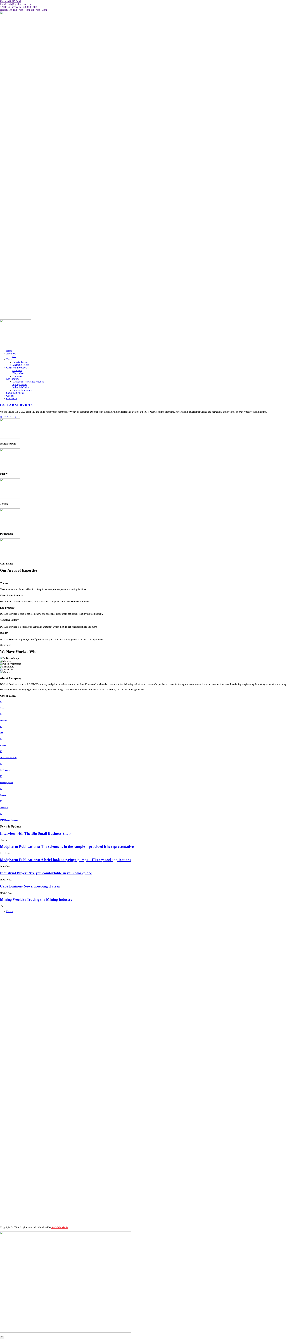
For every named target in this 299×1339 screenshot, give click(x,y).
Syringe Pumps (19, 384)
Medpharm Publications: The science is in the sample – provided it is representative (67, 846)
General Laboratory (22, 390)
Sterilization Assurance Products (28, 381)
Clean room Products (16, 367)
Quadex (10, 395)
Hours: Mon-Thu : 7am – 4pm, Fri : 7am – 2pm (23, 9)
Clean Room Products (8, 758)
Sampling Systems (15, 393)
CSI (14, 356)
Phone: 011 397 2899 (10, 1)
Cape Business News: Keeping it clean (30, 886)
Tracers (9, 359)
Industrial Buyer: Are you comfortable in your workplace (46, 873)
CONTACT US (8, 417)
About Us (11, 353)
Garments (17, 370)
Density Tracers (20, 362)
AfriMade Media (59, 1227)
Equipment (17, 376)
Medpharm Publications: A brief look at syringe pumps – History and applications (65, 860)
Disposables (18, 373)
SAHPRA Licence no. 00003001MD (18, 7)
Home (9, 350)
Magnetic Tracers (20, 364)
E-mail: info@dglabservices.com (16, 4)
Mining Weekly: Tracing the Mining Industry (36, 899)
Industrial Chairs (20, 387)
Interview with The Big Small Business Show (35, 833)
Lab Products (12, 379)
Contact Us (11, 398)
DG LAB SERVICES (16, 405)
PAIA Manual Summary (9, 820)
